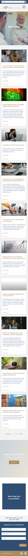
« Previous (7, 434)
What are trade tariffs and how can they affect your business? (14, 411)
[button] (24, 7)
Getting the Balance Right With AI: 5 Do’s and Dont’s (13, 295)
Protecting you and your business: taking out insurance (14, 374)
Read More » (6, 80)
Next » (21, 434)
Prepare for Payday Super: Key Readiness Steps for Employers (13, 333)
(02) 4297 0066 (22, 13)
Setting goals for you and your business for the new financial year (14, 257)
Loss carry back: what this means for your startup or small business (13, 66)
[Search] (25, 2)
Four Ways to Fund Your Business (13, 145)
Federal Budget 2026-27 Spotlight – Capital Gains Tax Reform (14, 105)
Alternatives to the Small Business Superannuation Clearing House (14, 180)
